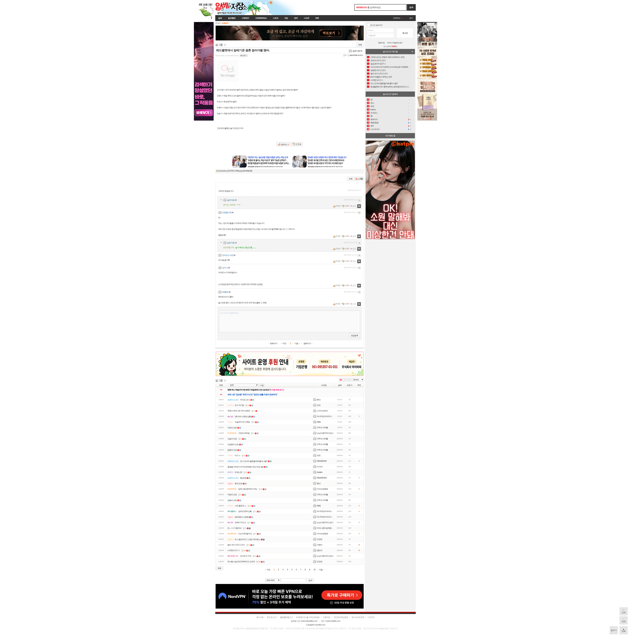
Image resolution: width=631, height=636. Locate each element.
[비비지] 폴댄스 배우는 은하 (381, 77)
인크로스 (374, 113)
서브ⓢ (306, 18)
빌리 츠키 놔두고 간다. (236, 545)
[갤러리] (349, 380)
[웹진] (345, 380)
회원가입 (381, 43)
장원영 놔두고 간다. (378, 70)
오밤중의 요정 (233, 444)
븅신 (319, 399)
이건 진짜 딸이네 (245, 534)
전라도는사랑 (227, 255)
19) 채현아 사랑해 (242, 517)
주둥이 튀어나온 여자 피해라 (238, 411)
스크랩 (359, 179)
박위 (372, 106)
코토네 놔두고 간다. (378, 60)
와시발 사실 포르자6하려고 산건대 (241, 561)
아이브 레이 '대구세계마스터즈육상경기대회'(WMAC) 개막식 (390, 67)
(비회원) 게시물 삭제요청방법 (307, 617)
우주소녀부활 (322, 427)
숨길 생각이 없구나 (378, 64)
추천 (337, 206)
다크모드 (371, 617)
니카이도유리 (322, 411)
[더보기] (413, 52)
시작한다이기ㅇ (233, 550)
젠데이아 (374, 119)
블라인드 (359, 206)
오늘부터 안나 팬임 (242, 422)
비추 (346, 206)
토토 (319, 405)
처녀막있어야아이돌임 (326, 416)
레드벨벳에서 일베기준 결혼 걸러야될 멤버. (243, 50)
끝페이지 (307, 343)
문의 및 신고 (272, 617)
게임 (286, 18)
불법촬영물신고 (286, 617)
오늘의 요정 (232, 439)
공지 (411, 18)
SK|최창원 (374, 123)
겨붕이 (319, 545)
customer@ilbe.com (332, 621)
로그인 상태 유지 (376, 25)
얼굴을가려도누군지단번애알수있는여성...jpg (245, 467)
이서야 (319, 467)
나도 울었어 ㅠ (240, 506)
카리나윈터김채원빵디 (326, 528)
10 (315, 570)
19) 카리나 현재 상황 (243, 416)
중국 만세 (238, 483)
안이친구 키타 (245, 556)
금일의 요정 (232, 500)
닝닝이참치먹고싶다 (325, 433)
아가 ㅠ (237, 455)
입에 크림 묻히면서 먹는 (247, 489)
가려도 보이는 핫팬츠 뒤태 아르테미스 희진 (387, 57)
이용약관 (326, 617)
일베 (220, 18)
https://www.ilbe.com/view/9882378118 (227, 56)
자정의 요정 (232, 428)
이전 (284, 343)
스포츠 (275, 18)
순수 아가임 (239, 405)
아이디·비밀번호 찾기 (395, 43)
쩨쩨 (319, 422)
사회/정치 (245, 18)
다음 (296, 343)
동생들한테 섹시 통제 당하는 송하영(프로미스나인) (390, 87)
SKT (372, 126)
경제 (296, 18)
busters (319, 472)
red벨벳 (225, 292)
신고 (354, 206)
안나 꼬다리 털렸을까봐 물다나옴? (253, 461)
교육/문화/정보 (261, 18)
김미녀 (225, 268)
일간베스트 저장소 (235, 7)
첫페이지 (273, 343)
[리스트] (341, 380)
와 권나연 (238, 472)
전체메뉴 (396, 18)
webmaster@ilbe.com (309, 621)
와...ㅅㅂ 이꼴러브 (234, 528)
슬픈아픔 (356, 51)
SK (371, 116)
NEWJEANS (322, 461)
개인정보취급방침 (341, 617)
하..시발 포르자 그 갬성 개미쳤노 (247, 539)
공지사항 (259, 617)
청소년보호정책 (357, 617)
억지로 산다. (245, 400)
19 (371, 100)
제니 (372, 103)
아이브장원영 (322, 489)
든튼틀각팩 (226, 212)
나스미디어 (374, 129)
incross (373, 109)
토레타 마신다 (240, 522)
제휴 (317, 18)
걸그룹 (219, 44)
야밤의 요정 (232, 494)
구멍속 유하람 (243, 433)
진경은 (319, 539)
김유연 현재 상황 (245, 511)
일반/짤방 (231, 18)
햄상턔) (243, 478)
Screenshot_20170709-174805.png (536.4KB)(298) (235, 171)
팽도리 (319, 550)
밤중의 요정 (232, 450)
